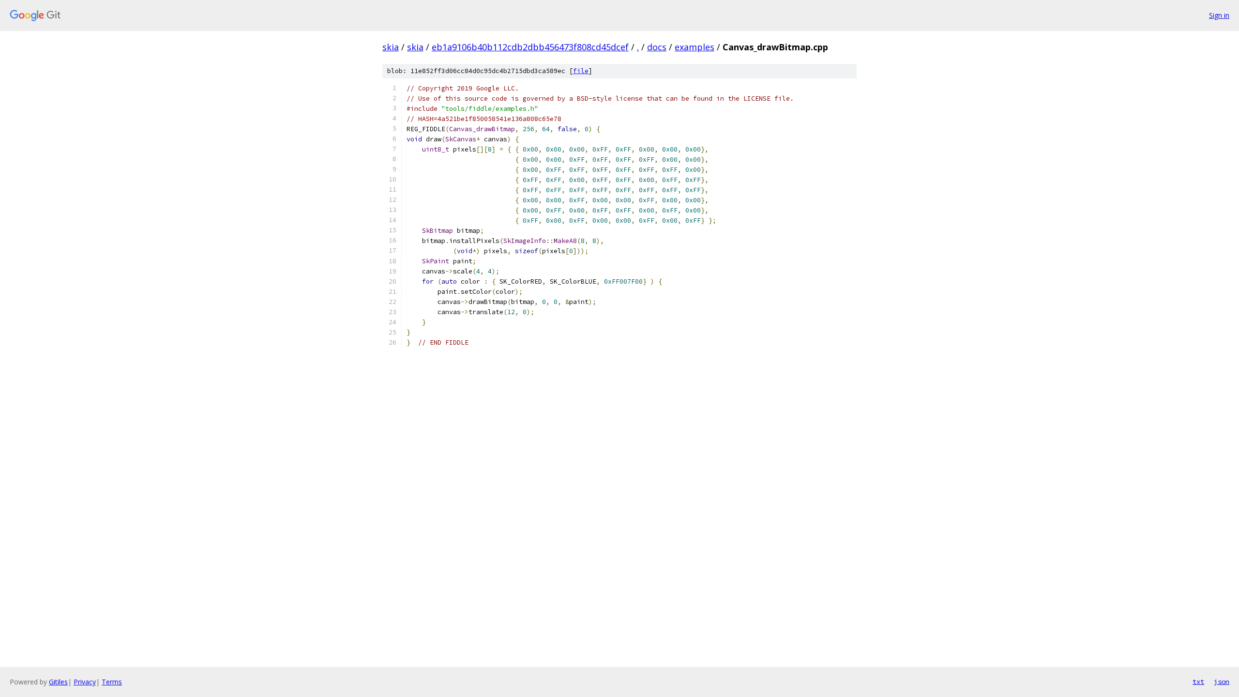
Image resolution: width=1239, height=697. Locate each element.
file (581, 71)
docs (656, 47)
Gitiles (58, 681)
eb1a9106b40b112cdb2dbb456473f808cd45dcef (530, 47)
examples (694, 47)
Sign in (1219, 15)
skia (390, 47)
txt (1198, 681)
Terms (112, 681)
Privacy (85, 681)
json (1221, 681)
